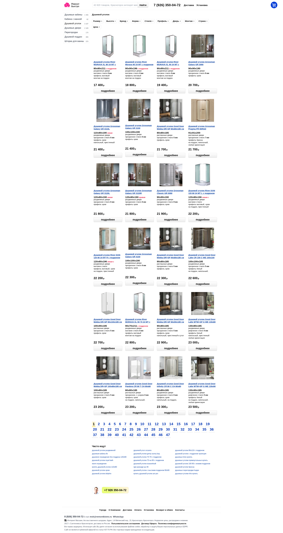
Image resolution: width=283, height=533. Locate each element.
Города (102, 510)
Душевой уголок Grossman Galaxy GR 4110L (107, 127)
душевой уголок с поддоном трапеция (190, 454)
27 (146, 429)
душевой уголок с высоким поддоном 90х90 (151, 470)
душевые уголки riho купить (186, 474)
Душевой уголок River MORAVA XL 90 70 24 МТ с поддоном (137, 321)
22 (110, 429)
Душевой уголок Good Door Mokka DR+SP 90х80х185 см (170, 256)
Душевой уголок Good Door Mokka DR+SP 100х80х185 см (108, 385)
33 (190, 429)
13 (164, 424)
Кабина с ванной (73, 19)
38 (102, 435)
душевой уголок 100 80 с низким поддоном (192, 464)
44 (146, 435)
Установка (149, 510)
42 (131, 435)
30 (168, 429)
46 (161, 435)
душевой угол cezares (142, 450)
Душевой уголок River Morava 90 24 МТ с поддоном (139, 63)
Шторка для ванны (74, 41)
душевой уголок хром (101, 470)
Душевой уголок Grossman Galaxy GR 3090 (201, 63)
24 (124, 429)
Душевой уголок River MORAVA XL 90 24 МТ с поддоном (168, 63)
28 (153, 429)
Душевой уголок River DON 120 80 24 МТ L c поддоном (201, 192)
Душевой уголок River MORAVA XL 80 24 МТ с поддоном (105, 63)
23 (117, 429)
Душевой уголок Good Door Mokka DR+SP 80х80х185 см (170, 127)
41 (124, 435)
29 (161, 429)
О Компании (114, 510)
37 (95, 435)
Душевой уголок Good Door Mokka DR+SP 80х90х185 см (170, 320)
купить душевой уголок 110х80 (104, 467)
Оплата (138, 510)
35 (204, 429)
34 (197, 429)
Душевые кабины (73, 14)
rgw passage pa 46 (141, 467)
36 (212, 429)
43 (139, 435)
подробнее (108, 90)
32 (183, 429)
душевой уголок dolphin (101, 474)
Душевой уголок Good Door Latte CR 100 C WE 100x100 (201, 256)
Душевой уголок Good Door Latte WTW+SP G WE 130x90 (202, 385)
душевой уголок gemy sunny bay (147, 454)
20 (95, 429)
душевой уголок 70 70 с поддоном (147, 457)
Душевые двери (73, 28)
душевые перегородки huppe (187, 470)
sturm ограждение (99, 464)
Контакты (180, 510)
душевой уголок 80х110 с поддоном (189, 450)
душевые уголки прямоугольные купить (191, 460)
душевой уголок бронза (184, 467)
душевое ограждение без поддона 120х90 (109, 457)
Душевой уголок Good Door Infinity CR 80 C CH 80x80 (170, 385)
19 (208, 424)
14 (171, 424)
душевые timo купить (183, 457)
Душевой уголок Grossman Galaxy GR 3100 (138, 126)
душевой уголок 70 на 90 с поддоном (149, 460)
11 (149, 424)
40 (117, 435)
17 (193, 424)
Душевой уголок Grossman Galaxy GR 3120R (138, 192)
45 (153, 435)
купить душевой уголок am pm (146, 474)
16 (186, 424)
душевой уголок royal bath (102, 460)
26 (139, 429)
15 (179, 424)
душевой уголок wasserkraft (145, 464)
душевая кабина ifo (100, 454)
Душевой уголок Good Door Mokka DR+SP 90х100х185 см (108, 320)
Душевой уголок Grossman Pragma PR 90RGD (201, 127)
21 (102, 429)
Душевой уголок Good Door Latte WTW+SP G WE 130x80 (202, 320)
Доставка (127, 510)
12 (157, 424)
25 (131, 429)
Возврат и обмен (164, 510)
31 (175, 429)
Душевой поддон (73, 36)
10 (142, 424)
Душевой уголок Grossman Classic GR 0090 (170, 192)
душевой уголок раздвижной (103, 450)
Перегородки (71, 32)
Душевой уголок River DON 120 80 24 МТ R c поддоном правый (107, 256)
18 (200, 424)
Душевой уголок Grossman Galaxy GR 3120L (107, 192)
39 (110, 435)
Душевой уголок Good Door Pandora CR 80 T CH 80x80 (138, 385)
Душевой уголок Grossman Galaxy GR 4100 (138, 255)
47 (168, 435)
